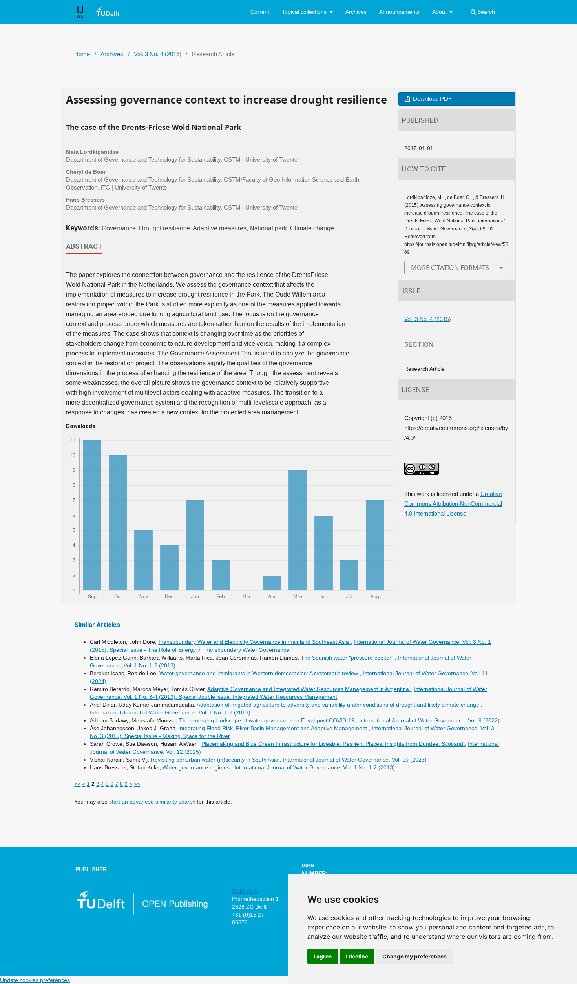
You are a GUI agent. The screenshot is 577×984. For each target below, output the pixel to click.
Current (259, 12)
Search (485, 12)
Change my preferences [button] (414, 956)
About (440, 12)
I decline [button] (357, 956)
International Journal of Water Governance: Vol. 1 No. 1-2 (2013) (170, 712)
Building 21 (245, 891)
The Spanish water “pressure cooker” (348, 657)
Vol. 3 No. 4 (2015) (157, 54)
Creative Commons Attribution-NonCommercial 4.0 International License (453, 504)
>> (137, 784)
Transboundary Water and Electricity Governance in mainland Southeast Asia (254, 642)
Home (82, 54)
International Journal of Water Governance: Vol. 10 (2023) (355, 759)
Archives (356, 12)
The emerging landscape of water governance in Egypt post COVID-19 (267, 720)
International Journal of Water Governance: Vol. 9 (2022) (429, 720)
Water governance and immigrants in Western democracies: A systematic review (259, 673)
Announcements (399, 12)
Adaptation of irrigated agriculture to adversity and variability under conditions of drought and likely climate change (339, 705)
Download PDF (431, 99)
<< (77, 784)
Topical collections (305, 12)
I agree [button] (323, 956)
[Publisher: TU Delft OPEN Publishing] (141, 913)
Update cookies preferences (35, 980)
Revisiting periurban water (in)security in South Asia (215, 759)
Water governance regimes (197, 767)
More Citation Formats (450, 267)
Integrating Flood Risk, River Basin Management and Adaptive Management (273, 728)
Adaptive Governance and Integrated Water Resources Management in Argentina (309, 689)
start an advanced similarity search (152, 801)
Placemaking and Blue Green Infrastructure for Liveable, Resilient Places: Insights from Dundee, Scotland (333, 744)
